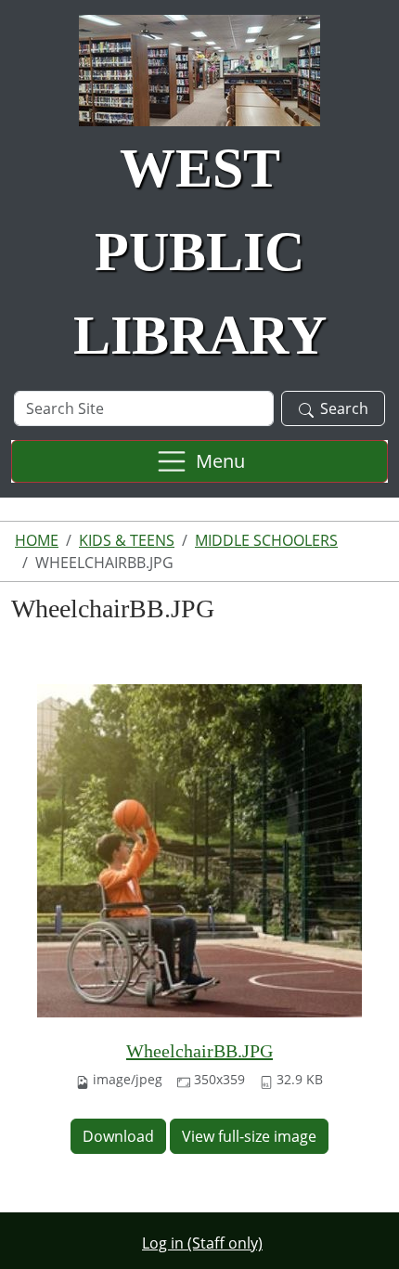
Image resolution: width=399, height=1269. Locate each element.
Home (36, 540)
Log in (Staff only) (202, 1243)
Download (118, 1136)
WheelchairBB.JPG (199, 1051)
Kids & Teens (126, 540)
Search (344, 408)
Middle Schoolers (266, 540)
